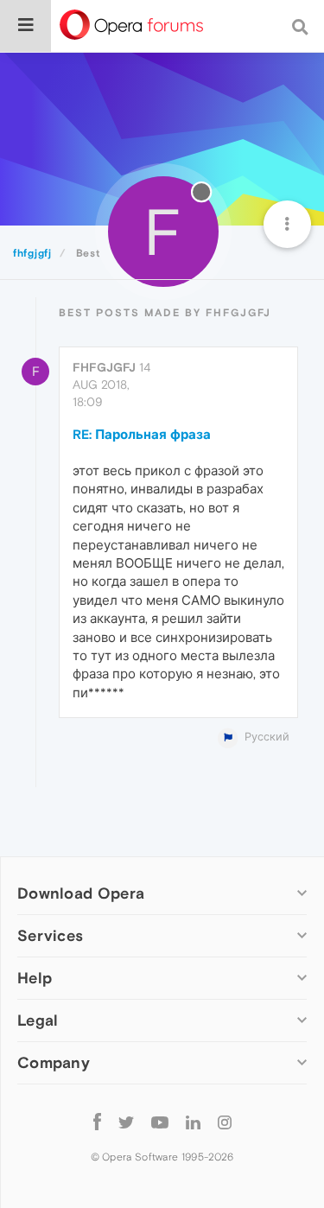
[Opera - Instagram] (224, 1121)
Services (50, 935)
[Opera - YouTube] (160, 1121)
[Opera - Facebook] (97, 1121)
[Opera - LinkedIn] (193, 1121)
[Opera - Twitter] (126, 1121)
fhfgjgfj (104, 367)
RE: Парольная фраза (142, 434)
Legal (38, 1020)
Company (53, 1062)
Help (34, 978)
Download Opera (80, 893)
